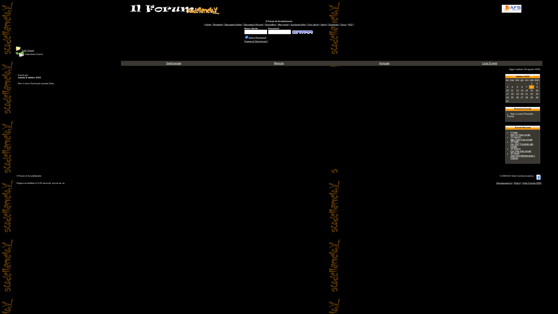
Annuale (384, 63)
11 (512, 90)
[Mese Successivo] (531, 76)
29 (531, 97)
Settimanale (173, 63)
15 (531, 90)
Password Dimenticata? (256, 41)
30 (537, 97)
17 (507, 94)
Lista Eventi (489, 63)
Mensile (279, 63)
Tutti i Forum (28, 50)
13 (522, 90)
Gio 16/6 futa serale (520, 151)
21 (526, 94)
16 (537, 90)
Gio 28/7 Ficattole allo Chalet (521, 145)
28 (526, 97)
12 (517, 90)
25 (512, 97)
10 (507, 90)
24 (507, 97)
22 (531, 94)
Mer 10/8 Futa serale (521, 139)
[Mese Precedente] (513, 76)
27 (522, 97)
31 (507, 101)
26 (517, 97)
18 (512, 94)
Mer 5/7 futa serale (520, 134)
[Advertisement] (402, 8)
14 (526, 90)
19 (517, 94)
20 (522, 94)
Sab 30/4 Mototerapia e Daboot (522, 156)
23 (537, 94)
